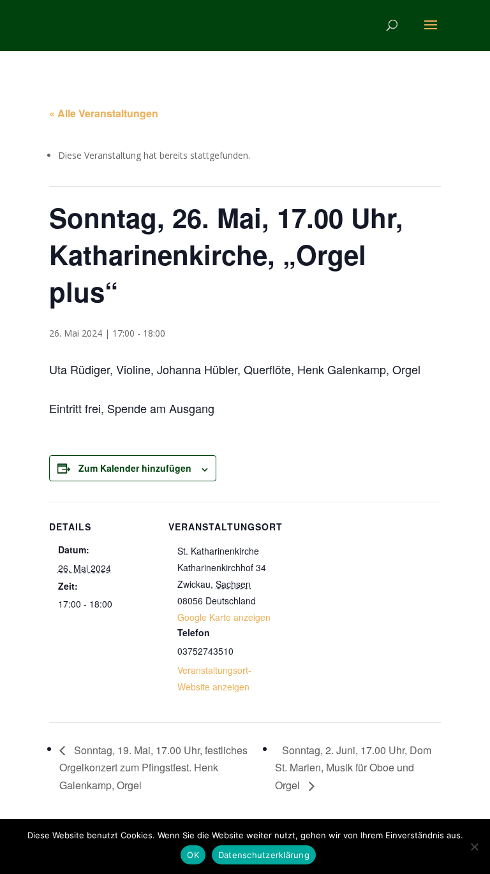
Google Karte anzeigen (224, 617)
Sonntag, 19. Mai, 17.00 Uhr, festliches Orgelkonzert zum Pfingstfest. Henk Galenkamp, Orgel (153, 768)
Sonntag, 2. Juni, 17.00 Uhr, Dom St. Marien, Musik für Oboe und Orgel (353, 768)
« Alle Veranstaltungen (103, 113)
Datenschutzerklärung (263, 855)
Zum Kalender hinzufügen (134, 468)
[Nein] (474, 846)
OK (193, 855)
